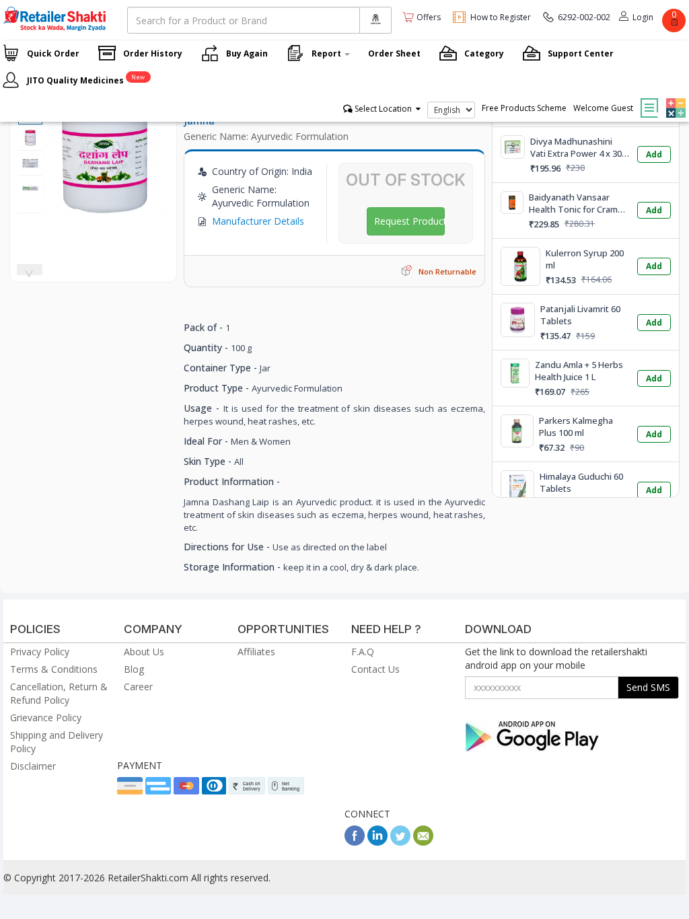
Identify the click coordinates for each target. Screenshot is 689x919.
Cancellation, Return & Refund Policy (59, 693)
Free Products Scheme (524, 108)
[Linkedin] (377, 842)
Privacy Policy (39, 651)
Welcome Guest (603, 108)
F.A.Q (362, 651)
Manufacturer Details (258, 221)
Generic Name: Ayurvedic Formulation (266, 136)
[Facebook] (354, 842)
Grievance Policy (45, 717)
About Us (144, 651)
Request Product (409, 221)
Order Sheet (394, 53)
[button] (674, 98)
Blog (134, 669)
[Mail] (423, 842)
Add (654, 154)
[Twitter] (400, 842)
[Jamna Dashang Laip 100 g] (106, 206)
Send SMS (648, 687)
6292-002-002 (584, 17)
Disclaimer (33, 766)
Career (138, 686)
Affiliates (256, 651)
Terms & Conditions (54, 669)
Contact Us (375, 669)
